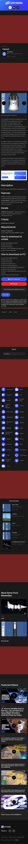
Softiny (17, 840)
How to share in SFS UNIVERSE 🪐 (11, 814)
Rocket (10, 312)
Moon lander (5, 641)
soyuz (13, 523)
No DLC (15, 312)
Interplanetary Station (18, 542)
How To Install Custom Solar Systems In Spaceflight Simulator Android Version (13, 791)
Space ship (15, 504)
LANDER (3, 638)
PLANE (3, 616)
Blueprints (4, 312)
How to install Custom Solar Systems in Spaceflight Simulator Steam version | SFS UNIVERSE (13, 765)
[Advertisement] (14, 29)
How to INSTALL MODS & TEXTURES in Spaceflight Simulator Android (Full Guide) (13, 739)
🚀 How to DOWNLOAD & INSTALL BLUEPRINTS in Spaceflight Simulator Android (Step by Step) (12, 712)
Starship (14, 514)
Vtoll (2, 618)
